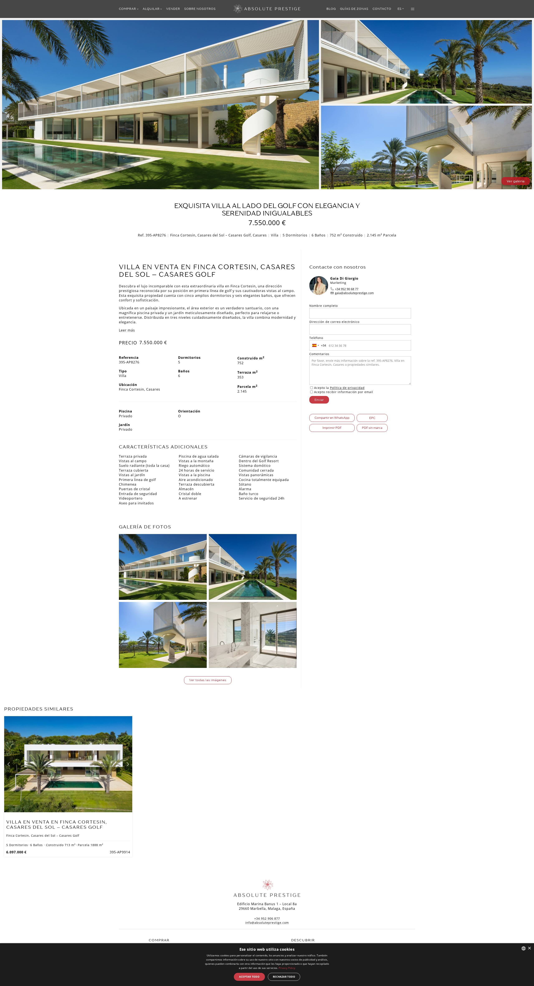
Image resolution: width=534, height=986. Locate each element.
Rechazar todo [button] (284, 976)
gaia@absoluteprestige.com (354, 293)
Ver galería (516, 181)
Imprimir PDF (331, 428)
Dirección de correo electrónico (334, 322)
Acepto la (339, 388)
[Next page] (127, 764)
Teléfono (316, 338)
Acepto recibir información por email (343, 392)
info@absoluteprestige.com (267, 923)
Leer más (127, 330)
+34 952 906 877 (267, 918)
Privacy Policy (287, 968)
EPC (372, 418)
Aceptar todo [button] (249, 976)
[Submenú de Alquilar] (161, 9)
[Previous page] (9, 764)
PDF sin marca (372, 428)
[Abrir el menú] (412, 8)
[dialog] (267, 964)
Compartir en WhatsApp (332, 418)
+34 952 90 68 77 (346, 289)
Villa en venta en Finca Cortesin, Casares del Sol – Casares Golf (56, 824)
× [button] (529, 948)
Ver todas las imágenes (207, 680)
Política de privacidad (347, 388)
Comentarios (319, 354)
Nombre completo (323, 306)
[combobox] (318, 345)
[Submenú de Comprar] (138, 9)
